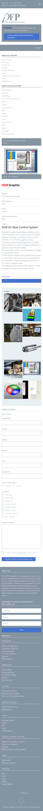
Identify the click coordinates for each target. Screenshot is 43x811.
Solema (4, 102)
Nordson (5, 116)
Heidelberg (6, 96)
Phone (4, 440)
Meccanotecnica (8, 134)
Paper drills (9, 498)
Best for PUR (7, 122)
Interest (5, 492)
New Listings (6, 59)
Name (4, 429)
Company (6, 418)
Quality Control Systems (11, 76)
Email (4, 450)
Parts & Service (10, 510)
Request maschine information (18, 559)
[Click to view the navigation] (40, 4)
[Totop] (21, 800)
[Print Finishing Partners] (13, 17)
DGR (3, 119)
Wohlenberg (6, 90)
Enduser (8, 486)
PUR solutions (10, 516)
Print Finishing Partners (11, 99)
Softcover (5, 62)
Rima (4, 125)
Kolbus (4, 104)
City (4, 461)
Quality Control (10, 504)
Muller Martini (7, 107)
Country (6, 472)
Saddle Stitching (8, 70)
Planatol (5, 93)
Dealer (18, 486)
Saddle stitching (11, 507)
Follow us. (24, 793)
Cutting (4, 68)
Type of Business (9, 483)
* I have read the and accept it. (21, 552)
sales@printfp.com (17, 5)
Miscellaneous (7, 81)
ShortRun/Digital (11, 513)
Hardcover (6, 65)
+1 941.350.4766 (15, 3)
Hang (4, 78)
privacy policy (22, 552)
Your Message (8, 522)
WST (3, 110)
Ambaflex (5, 131)
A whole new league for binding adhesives (20, 36)
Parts (4, 73)
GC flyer (6, 281)
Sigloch (4, 128)
